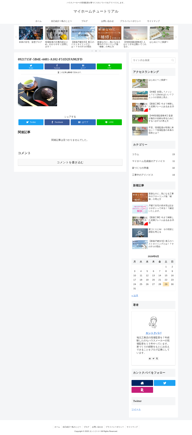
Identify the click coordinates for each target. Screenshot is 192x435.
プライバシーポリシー (115, 427)
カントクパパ (153, 333)
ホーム (57, 427)
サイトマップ (132, 427)
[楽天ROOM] (157, 358)
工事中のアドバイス (153, 175)
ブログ (86, 427)
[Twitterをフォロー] (153, 358)
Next (176, 37)
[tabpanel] (41, 36)
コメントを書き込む (70, 162)
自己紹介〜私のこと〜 (72, 427)
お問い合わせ (97, 427)
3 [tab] (100, 51)
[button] (172, 60)
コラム (153, 154)
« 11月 (135, 295)
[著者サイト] (149, 358)
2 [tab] (96, 51)
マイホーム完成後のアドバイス (153, 161)
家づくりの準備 (153, 168)
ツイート (136, 409)
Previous (16, 37)
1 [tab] (92, 51)
